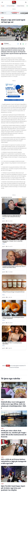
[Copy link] (26, 44)
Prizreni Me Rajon (11, 5)
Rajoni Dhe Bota (21, 5)
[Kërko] (26, 2)
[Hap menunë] (2, 2)
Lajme (3, 5)
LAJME (2, 17)
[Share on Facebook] (18, 44)
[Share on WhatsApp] (23, 44)
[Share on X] (20, 44)
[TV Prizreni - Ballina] (14, 2)
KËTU (8, 365)
